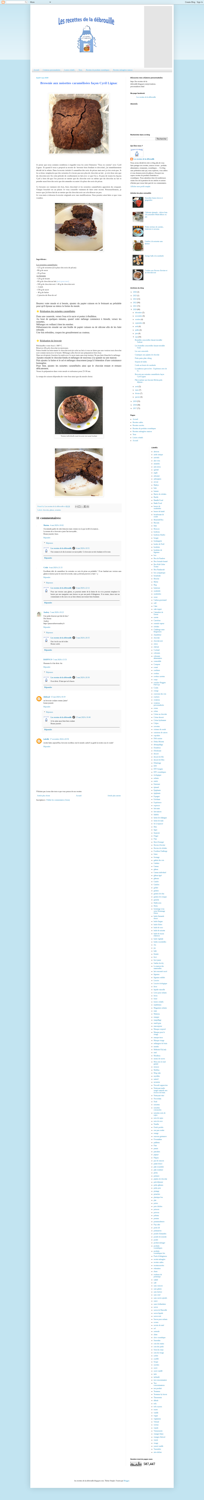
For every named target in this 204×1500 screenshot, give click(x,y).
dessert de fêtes (159, 760)
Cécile (45, 567)
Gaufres (156, 885)
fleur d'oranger (159, 842)
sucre (155, 1368)
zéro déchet (158, 1452)
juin (136, 333)
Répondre (46, 538)
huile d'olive (158, 925)
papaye (156, 1155)
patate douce (158, 1164)
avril (137, 387)
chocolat (46, 510)
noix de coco (158, 1121)
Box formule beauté (161, 561)
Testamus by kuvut (160, 1394)
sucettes (156, 1365)
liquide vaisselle (159, 990)
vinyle (156, 1440)
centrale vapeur (159, 623)
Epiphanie (157, 790)
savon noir (157, 1316)
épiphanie (157, 793)
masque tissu (158, 1037)
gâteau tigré (158, 875)
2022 (135, 303)
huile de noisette (159, 930)
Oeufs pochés (158, 1127)
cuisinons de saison (160, 732)
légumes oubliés (159, 977)
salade (156, 1280)
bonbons (157, 532)
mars (137, 390)
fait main (157, 808)
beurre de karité (159, 511)
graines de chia (159, 894)
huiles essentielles (160, 942)
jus (155, 948)
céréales (156, 627)
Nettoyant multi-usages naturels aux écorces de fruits (160, 1090)
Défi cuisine (158, 738)
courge (156, 691)
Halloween (157, 903)
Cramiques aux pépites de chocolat (147, 355)
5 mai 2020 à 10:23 (57, 612)
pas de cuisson (159, 1161)
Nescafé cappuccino (161, 1085)
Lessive (156, 980)
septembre (139, 323)
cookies (156, 673)
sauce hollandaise (160, 1304)
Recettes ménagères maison (122, 70)
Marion (46, 525)
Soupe (156, 1362)
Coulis (156, 688)
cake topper (158, 609)
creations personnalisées (159, 704)
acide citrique (158, 455)
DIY (155, 766)
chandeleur (157, 635)
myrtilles (157, 1076)
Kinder (156, 954)
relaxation (157, 1268)
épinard (156, 787)
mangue (156, 1017)
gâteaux (156, 878)
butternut (157, 588)
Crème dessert (159, 717)
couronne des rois (160, 694)
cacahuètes (157, 594)
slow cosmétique (159, 1337)
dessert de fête (159, 757)
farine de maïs (159, 821)
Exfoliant (157, 799)
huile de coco (158, 927)
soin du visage (159, 1353)
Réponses (49, 543)
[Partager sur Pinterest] (87, 506)
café (155, 603)
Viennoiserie (158, 1431)
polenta (156, 1215)
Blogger (126, 1481)
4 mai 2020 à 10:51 (83, 548)
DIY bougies (158, 769)
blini (155, 526)
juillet (137, 330)
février (137, 393)
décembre (138, 313)
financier (157, 833)
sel (155, 1328)
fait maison (157, 812)
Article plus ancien (114, 796)
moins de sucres (159, 1059)
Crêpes (156, 723)
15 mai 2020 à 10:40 (83, 717)
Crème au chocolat (160, 714)
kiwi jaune (157, 960)
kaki (155, 951)
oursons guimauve (160, 1136)
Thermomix (158, 1397)
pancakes (157, 1152)
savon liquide (158, 1313)
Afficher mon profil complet (140, 186)
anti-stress (157, 467)
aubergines (157, 479)
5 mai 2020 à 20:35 (83, 638)
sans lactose (158, 1292)
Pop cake (157, 1225)
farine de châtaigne (160, 818)
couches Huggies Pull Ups (160, 684)
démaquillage (158, 745)
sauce (156, 1301)
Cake (155, 606)
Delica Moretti (159, 742)
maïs (155, 1011)
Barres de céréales (160, 494)
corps (156, 680)
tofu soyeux (158, 1407)
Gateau (156, 866)
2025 (135, 296)
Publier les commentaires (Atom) (58, 800)
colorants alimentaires (158, 657)
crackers (156, 697)
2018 (135, 405)
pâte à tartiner (158, 1170)
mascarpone (158, 1026)
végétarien (157, 1419)
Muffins (156, 1070)
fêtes (155, 827)
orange (156, 1133)
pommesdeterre (159, 1222)
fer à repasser (158, 824)
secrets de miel (159, 1325)
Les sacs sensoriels (141, 351)
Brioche (156, 579)
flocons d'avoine (159, 845)
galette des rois (159, 860)
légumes (156, 974)
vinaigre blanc (159, 1434)
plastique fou (158, 1197)
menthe (156, 1047)
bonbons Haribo (159, 535)
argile (156, 473)
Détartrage (157, 763)
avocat (156, 482)
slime (155, 1334)
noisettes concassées (157, 1109)
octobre (138, 319)
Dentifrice (157, 748)
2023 (135, 299)
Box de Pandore (159, 558)
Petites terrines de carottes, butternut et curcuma (154, 228)
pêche (156, 1173)
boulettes (157, 547)
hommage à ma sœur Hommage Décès (159, 911)
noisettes (58, 510)
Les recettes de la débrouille (61, 548)
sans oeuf (157, 1295)
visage (156, 1443)
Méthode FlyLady (160, 1050)
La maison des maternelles (159, 967)
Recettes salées (138, 422)
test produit (158, 1388)
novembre (139, 316)
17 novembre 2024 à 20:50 (59, 739)
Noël (155, 1102)
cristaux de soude (160, 729)
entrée (156, 781)
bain (155, 488)
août (137, 326)
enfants (156, 778)
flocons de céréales (160, 848)
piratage (156, 1191)
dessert (156, 754)
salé (155, 1283)
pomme (156, 1218)
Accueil (36, 70)
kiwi (155, 957)
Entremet (157, 784)
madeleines (157, 1005)
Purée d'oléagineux (160, 1256)
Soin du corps (159, 1350)
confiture (157, 670)
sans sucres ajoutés (160, 1298)
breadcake (157, 576)
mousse (156, 1067)
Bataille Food (158, 500)
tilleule (156, 1400)
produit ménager (159, 1243)
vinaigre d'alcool (159, 1437)
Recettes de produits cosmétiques (97, 70)
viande (156, 1428)
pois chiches (158, 1206)
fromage (156, 857)
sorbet (156, 1356)
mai (136, 337)
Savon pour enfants (160, 1319)
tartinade (157, 1377)
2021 (135, 306)
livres (156, 996)
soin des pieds (159, 1347)
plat (155, 1200)
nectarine (157, 1082)
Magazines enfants (160, 1008)
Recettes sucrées (138, 425)
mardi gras (157, 1023)
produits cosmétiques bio (159, 1252)
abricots (156, 452)
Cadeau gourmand (160, 600)
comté (156, 667)
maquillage (157, 1020)
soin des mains (159, 1344)
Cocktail (156, 650)
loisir (155, 999)
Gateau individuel (160, 872)
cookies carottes (159, 676)
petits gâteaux (158, 1185)
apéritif (156, 470)
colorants (157, 653)
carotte (156, 617)
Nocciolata (157, 1099)
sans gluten (158, 1289)
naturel (156, 1079)
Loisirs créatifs (69, 70)
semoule (156, 1331)
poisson (156, 1209)
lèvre (155, 987)
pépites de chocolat (160, 1179)
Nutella (156, 1124)
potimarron (157, 1231)
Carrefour (157, 620)
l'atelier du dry (159, 963)
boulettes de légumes (158, 551)
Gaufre (156, 882)
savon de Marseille (160, 1310)
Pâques (156, 1158)
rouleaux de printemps (158, 1276)
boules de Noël (159, 544)
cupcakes (157, 735)
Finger (156, 836)
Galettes (156, 863)
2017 (135, 408)
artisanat (156, 476)
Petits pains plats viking (143, 358)
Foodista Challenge (160, 851)
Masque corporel (160, 1029)
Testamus (157, 1391)
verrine (156, 1425)
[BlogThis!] (79, 506)
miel (155, 1053)
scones (156, 1322)
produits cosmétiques (158, 1247)
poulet (156, 1240)
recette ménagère (159, 1259)
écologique (157, 775)
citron (156, 644)
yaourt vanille (158, 1446)
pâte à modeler (159, 1167)
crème (156, 711)
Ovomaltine (158, 1139)
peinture (156, 1176)
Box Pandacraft (159, 570)
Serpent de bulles (141, 362)
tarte (155, 1374)
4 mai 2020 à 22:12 (83, 588)
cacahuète (157, 591)
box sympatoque (159, 573)
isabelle (46, 739)
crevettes (157, 726)
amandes (157, 464)
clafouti (156, 647)
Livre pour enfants (160, 993)
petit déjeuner (158, 1182)
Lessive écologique (160, 983)
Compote (157, 664)
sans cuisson (158, 1286)
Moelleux (157, 1056)
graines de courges (160, 897)
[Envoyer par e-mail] (76, 506)
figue (155, 830)
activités (156, 458)
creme (156, 708)
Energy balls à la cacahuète (154, 256)
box (155, 555)
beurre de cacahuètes (157, 507)
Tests (80, 70)
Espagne (157, 796)
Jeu (155, 945)
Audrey (46, 612)
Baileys (156, 485)
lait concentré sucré (160, 971)
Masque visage (159, 1040)
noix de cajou (158, 1118)
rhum (155, 1271)
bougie (156, 538)
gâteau (52, 510)
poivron (156, 1212)
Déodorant (157, 751)
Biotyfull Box (158, 520)
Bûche (156, 582)
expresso (157, 805)
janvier (137, 397)
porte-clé (157, 1228)
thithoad (46, 697)
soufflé (156, 1359)
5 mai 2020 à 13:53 (60, 660)
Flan (155, 839)
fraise (156, 854)
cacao (156, 597)
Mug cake (157, 1073)
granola (156, 900)
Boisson (156, 529)
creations (157, 700)
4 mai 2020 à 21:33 (55, 567)
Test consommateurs (159, 1384)
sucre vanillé (158, 1371)
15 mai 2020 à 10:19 (58, 697)
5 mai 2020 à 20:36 (83, 677)
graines (156, 891)
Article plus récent (43, 796)
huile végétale (158, 939)
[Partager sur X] (82, 506)
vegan (156, 1416)
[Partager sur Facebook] (84, 506)
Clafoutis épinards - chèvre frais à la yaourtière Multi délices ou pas (156, 214)
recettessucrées (159, 1265)
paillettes (157, 1142)
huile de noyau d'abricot (159, 935)
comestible (157, 661)
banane (156, 491)
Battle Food (158, 503)
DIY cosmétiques (160, 772)
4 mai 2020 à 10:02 (57, 525)
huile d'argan (158, 921)
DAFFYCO (47, 660)
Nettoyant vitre (159, 1095)
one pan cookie (159, 1130)
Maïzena (157, 1014)
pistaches (157, 1194)
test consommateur (160, 1380)
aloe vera (157, 461)
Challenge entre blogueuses (159, 631)
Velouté (156, 1422)
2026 (135, 292)
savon (156, 1307)
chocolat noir (158, 641)
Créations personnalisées (51, 70)
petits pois (157, 1188)
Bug (155, 585)
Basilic (156, 497)
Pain (155, 1145)
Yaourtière (157, 1449)
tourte (156, 1410)
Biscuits (156, 523)
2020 (135, 309)
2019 (135, 401)
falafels (156, 815)
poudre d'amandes (160, 1234)
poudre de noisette (160, 1237)
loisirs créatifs (159, 1002)
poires (156, 1203)
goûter (156, 888)
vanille (156, 1413)
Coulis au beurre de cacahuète (145, 365)
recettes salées (159, 1262)
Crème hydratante (160, 720)
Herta (156, 906)
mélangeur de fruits (160, 1043)
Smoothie (157, 1340)
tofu (155, 1404)
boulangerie (158, 541)
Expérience (157, 802)
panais (156, 1148)
